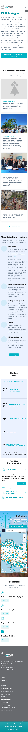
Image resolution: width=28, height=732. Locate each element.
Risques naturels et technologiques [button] (11, 492)
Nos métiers (4, 696)
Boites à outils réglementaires (8, 707)
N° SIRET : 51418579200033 (8, 667)
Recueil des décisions (6, 710)
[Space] (7, 655)
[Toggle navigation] (25, 7)
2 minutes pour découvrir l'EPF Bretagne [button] (15, 55)
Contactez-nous (13, 729)
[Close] (20, 729)
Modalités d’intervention (7, 691)
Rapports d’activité (5, 705)
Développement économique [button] (14, 488)
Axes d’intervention (5, 694)
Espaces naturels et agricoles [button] (14, 497)
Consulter (5, 600)
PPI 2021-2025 (4, 703)
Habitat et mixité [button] (11, 469)
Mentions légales (21, 721)
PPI (15, 256)
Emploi (2, 682)
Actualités (3, 685)
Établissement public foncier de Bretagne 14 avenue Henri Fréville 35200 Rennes (12, 663)
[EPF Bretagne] (7, 7)
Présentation (4, 680)
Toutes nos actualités (13, 227)
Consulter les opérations (17, 526)
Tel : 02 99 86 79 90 (7, 670)
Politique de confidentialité (7, 721)
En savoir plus (14, 355)
